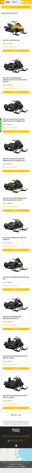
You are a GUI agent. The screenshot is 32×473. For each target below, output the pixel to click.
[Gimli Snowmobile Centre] (7, 2)
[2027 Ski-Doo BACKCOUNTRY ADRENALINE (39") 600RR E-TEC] (16, 107)
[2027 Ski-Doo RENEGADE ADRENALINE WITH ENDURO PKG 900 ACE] (16, 66)
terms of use (20, 464)
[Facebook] (16, 445)
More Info (16, 50)
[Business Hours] (23, 2)
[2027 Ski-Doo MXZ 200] (16, 28)
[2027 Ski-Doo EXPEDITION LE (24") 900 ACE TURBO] (16, 344)
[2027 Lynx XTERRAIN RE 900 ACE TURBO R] (16, 225)
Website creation (11, 466)
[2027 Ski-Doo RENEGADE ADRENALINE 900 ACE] (16, 304)
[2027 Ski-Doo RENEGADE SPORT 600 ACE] (16, 265)
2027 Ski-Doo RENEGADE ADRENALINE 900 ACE (12, 317)
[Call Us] (30, 2)
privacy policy (12, 464)
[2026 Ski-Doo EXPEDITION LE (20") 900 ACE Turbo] (16, 383)
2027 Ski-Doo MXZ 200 (11, 40)
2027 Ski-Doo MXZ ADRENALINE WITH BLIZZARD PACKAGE (14, 199)
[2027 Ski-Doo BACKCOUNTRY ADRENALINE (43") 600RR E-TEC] (16, 147)
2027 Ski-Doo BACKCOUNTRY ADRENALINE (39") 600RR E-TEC (14, 120)
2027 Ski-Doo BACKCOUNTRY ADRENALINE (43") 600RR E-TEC (14, 159)
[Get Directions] (27, 2)
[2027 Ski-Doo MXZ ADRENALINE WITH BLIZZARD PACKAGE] (16, 186)
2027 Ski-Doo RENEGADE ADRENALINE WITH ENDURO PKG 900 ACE (15, 80)
